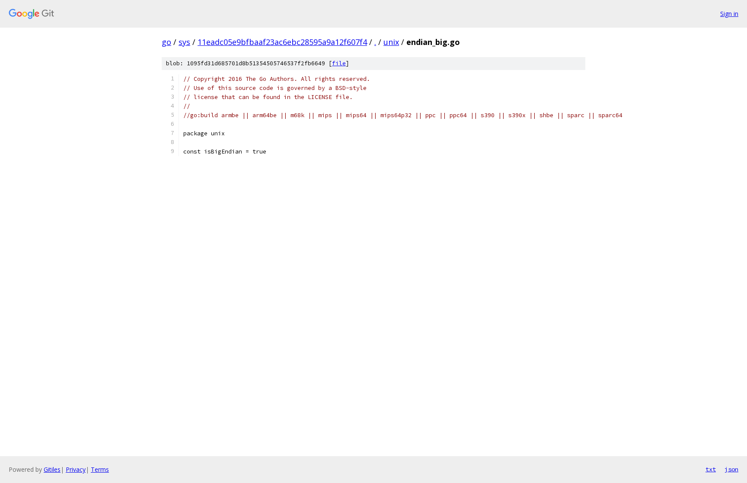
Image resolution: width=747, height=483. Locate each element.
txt (711, 469)
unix (391, 42)
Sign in (729, 14)
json (731, 469)
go (166, 42)
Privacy (76, 469)
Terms (100, 469)
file (339, 63)
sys (184, 42)
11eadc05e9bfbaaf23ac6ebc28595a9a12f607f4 (282, 42)
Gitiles (52, 469)
